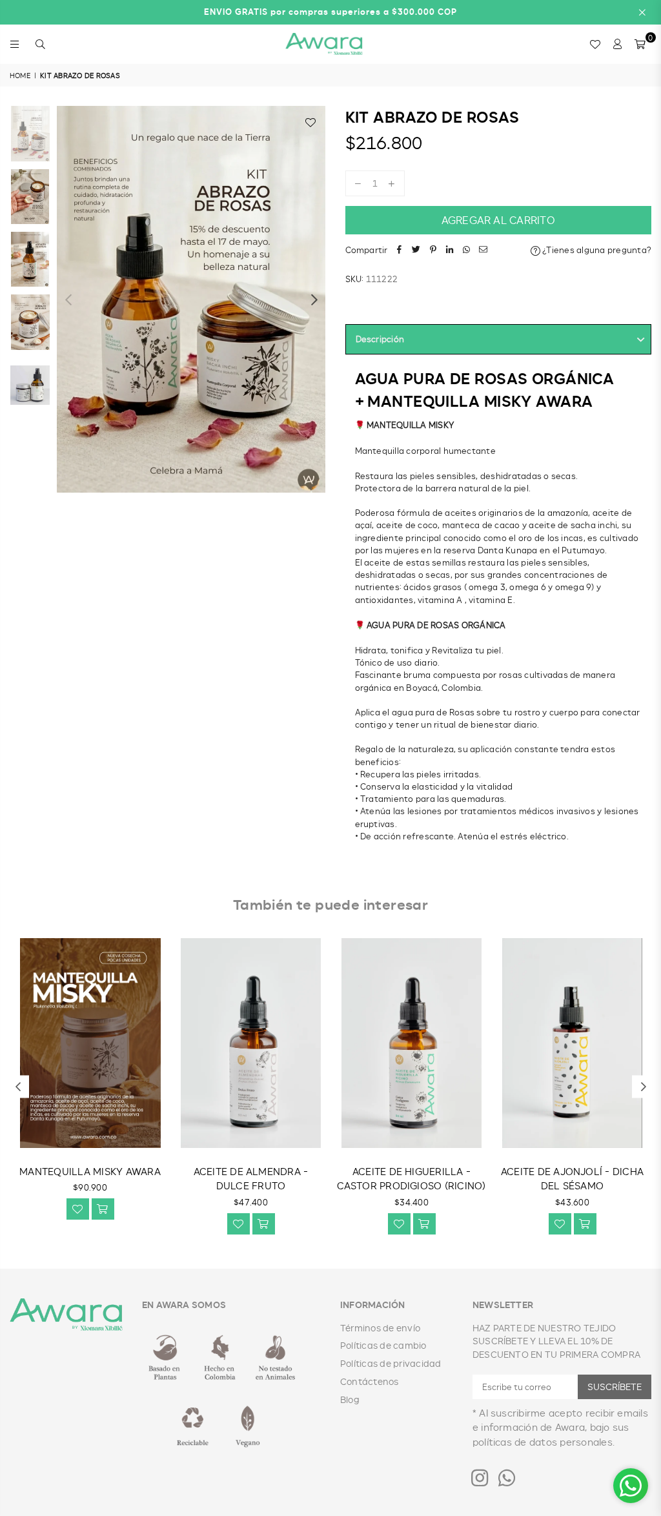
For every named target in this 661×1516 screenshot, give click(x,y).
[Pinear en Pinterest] (433, 250)
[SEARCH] (40, 44)
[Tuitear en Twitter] (416, 250)
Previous (68, 299)
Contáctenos (369, 1381)
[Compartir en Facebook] (399, 250)
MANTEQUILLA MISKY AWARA (90, 1171)
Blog (350, 1399)
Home (20, 75)
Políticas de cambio (383, 1345)
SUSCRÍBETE (614, 1386)
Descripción (380, 339)
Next (314, 299)
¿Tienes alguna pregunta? (595, 250)
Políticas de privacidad (391, 1363)
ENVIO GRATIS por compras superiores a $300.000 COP (330, 11)
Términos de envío (380, 1327)
